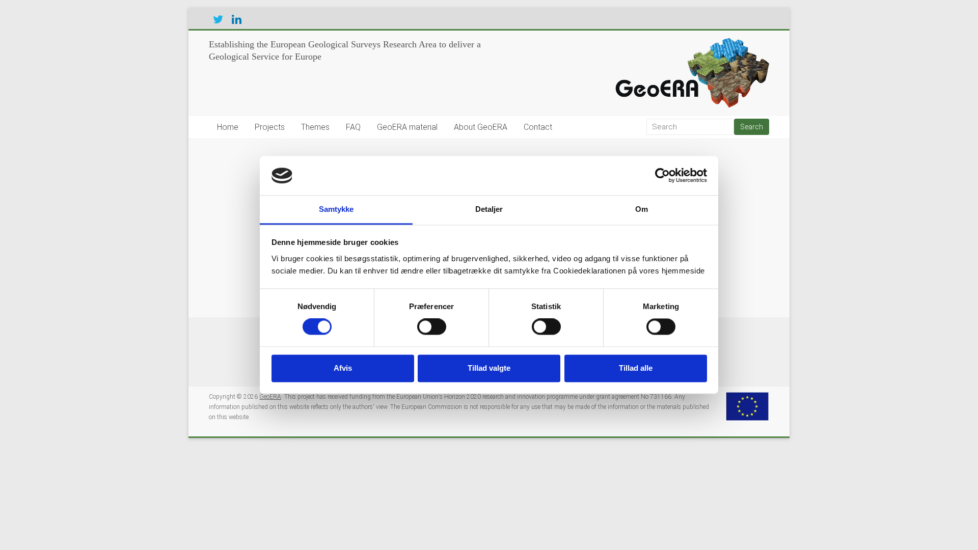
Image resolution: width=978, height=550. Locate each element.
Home (227, 127)
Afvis (343, 368)
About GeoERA (480, 127)
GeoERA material (407, 127)
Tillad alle (636, 368)
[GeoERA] (690, 43)
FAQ (353, 127)
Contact (538, 127)
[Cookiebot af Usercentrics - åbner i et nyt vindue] (662, 175)
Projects (270, 127)
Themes (315, 127)
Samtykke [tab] (336, 209)
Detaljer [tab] (489, 209)
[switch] (431, 327)
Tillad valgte (489, 368)
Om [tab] (641, 209)
